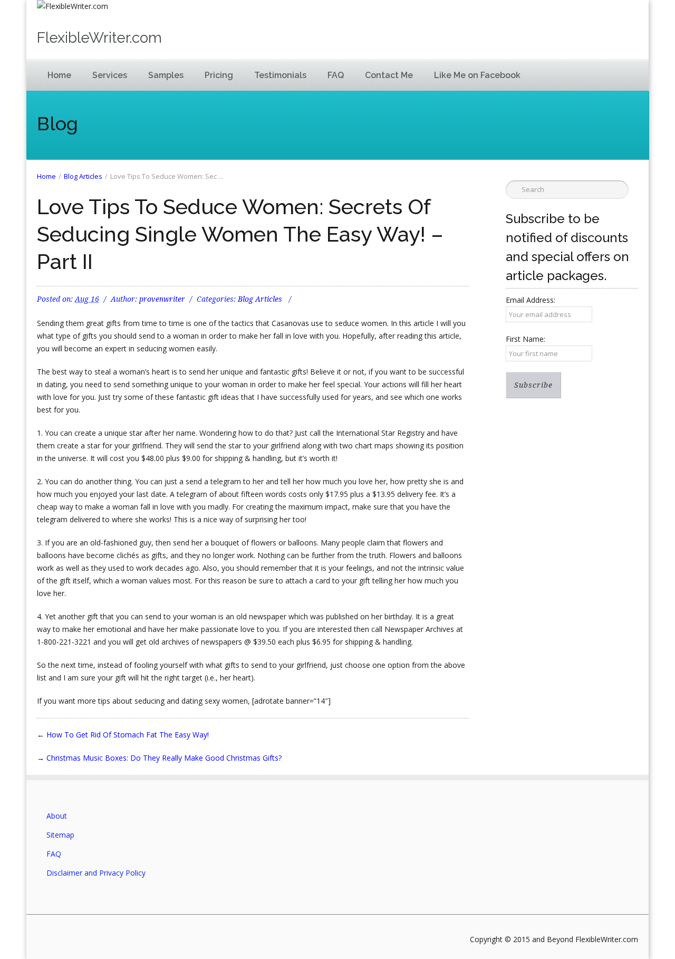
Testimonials (280, 75)
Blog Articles (83, 176)
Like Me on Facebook (477, 75)
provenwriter (162, 299)
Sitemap (60, 835)
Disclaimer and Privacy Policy (96, 873)
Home (59, 75)
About (56, 816)
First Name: (525, 339)
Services (109, 75)
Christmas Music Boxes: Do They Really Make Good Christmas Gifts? (164, 758)
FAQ (335, 75)
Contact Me (389, 75)
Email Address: (530, 300)
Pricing (219, 75)
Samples (166, 75)
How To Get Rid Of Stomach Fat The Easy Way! (127, 735)
